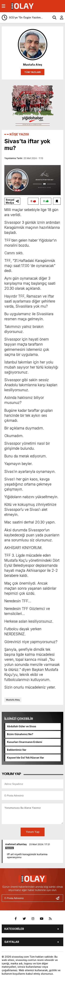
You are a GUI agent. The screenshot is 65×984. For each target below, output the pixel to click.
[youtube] (41, 919)
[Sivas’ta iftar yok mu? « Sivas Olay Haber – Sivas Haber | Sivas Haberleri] (22, 5)
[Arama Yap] (52, 17)
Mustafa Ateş (13, 699)
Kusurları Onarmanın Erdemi (24, 741)
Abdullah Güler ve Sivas (21, 726)
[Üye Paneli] (59, 17)
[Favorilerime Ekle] (57, 201)
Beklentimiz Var (16, 749)
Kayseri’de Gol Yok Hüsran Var (25, 757)
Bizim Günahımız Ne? (20, 734)
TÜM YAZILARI (32, 72)
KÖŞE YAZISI (19, 134)
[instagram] (33, 919)
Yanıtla (9, 848)
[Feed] (50, 919)
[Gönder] (59, 898)
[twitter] (24, 919)
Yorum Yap (32, 831)
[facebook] (15, 919)
